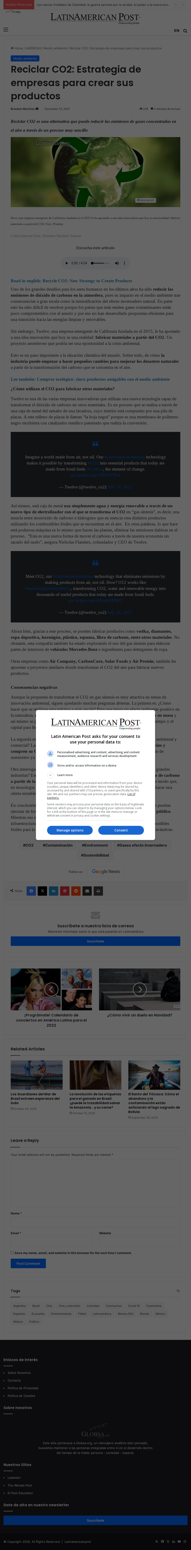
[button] (95, 775)
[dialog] (95, 775)
